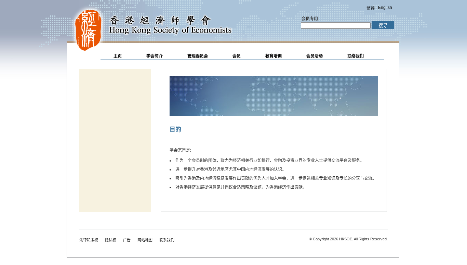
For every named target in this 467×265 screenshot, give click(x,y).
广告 (127, 240)
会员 (236, 56)
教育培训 (273, 56)
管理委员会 (197, 56)
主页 (118, 56)
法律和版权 (88, 240)
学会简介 (154, 56)
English (385, 7)
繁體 (370, 8)
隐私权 (110, 240)
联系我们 (166, 240)
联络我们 (355, 56)
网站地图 (144, 240)
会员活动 (314, 56)
